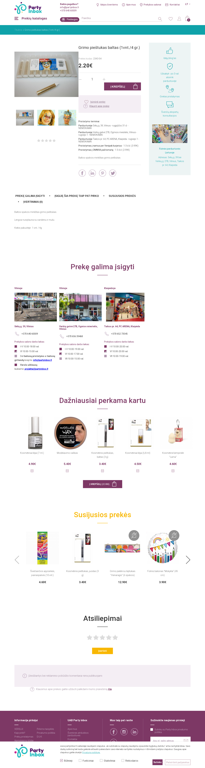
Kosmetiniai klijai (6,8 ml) (137, 453)
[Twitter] (112, 173)
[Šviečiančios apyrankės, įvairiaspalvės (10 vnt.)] (42, 546)
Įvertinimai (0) (33, 202)
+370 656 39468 (74, 336)
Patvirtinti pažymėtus (177, 762)
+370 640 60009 (68, 10)
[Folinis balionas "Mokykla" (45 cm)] (163, 546)
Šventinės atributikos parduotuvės (78, 734)
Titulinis (18, 30)
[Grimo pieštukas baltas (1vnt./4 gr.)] (46, 75)
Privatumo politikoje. (91, 752)
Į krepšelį (99, 484)
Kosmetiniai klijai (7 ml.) (32, 453)
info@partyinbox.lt (69, 7)
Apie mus (131, 4)
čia (110, 689)
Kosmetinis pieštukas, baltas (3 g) (102, 455)
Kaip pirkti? (19, 733)
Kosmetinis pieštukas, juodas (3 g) (82, 573)
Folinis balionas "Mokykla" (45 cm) (162, 573)
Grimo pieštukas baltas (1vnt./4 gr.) (42, 30)
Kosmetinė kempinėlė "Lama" (173, 455)
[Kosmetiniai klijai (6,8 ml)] (141, 431)
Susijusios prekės (122, 196)
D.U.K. (39, 736)
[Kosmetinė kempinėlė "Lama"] (176, 431)
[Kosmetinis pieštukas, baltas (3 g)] (106, 431)
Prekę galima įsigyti (30, 196)
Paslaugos (72, 19)
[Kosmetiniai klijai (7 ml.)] (35, 431)
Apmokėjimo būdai (23, 740)
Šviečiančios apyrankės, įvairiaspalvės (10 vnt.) (42, 573)
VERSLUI (18, 729)
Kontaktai (175, 4)
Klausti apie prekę (99, 106)
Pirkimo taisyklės (45, 729)
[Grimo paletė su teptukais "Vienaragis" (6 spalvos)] (122, 546)
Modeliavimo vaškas (67, 453)
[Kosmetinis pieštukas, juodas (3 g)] (82, 546)
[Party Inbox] (28, 8)
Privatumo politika (46, 733)
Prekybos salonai (152, 4)
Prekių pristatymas (23, 736)
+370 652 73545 (119, 333)
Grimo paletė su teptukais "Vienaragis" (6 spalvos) (122, 573)
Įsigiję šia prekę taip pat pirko (77, 196)
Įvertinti (102, 651)
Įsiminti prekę (97, 101)
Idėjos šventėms (109, 4)
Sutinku (157, 762)
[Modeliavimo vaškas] (70, 431)
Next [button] (188, 560)
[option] (42, 557)
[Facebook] (82, 173)
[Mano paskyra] (179, 18)
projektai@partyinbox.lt (36, 369)
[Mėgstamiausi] (170, 18)
